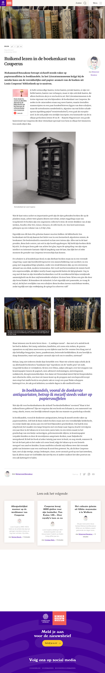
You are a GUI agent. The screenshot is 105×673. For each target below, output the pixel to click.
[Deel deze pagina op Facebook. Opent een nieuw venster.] (15, 46)
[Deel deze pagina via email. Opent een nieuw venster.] (93, 475)
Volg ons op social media (52, 660)
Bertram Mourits (17, 537)
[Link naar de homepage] (6, 3)
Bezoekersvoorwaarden (65, 668)
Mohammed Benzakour (24, 474)
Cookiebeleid (35, 668)
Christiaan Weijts (50, 540)
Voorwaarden (48, 668)
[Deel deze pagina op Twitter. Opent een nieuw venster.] (12, 46)
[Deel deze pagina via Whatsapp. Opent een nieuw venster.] (17, 46)
